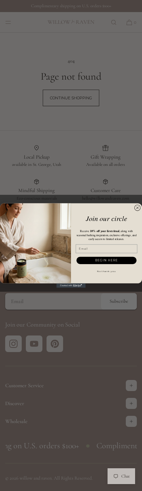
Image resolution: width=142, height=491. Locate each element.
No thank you (106, 271)
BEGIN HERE (106, 260)
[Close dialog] (137, 208)
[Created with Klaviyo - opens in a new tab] (71, 285)
